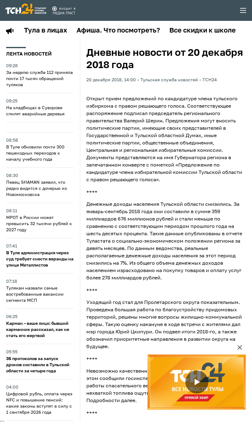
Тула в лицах (45, 30)
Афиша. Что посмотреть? (118, 30)
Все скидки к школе (202, 30)
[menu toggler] (243, 10)
